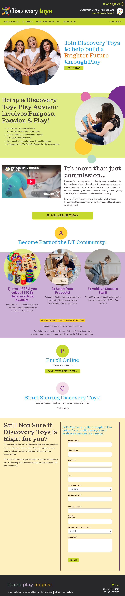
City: (70, 476)
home (9, 592)
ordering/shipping (31, 592)
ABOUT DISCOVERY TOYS (48, 22)
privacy (58, 592)
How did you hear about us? (79, 527)
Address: (72, 460)
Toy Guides (27, 22)
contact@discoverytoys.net (103, 13)
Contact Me (69, 22)
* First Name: (73, 441)
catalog (17, 592)
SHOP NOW (115, 22)
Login (108, 4)
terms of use (46, 592)
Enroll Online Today (62, 215)
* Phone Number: (74, 507)
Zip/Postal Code (74, 495)
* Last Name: (73, 450)
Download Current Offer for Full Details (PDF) (62, 320)
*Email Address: (72, 516)
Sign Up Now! (74, 68)
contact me (68, 592)
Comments (72, 537)
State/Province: (74, 485)
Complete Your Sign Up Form (62, 371)
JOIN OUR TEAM (11, 22)
